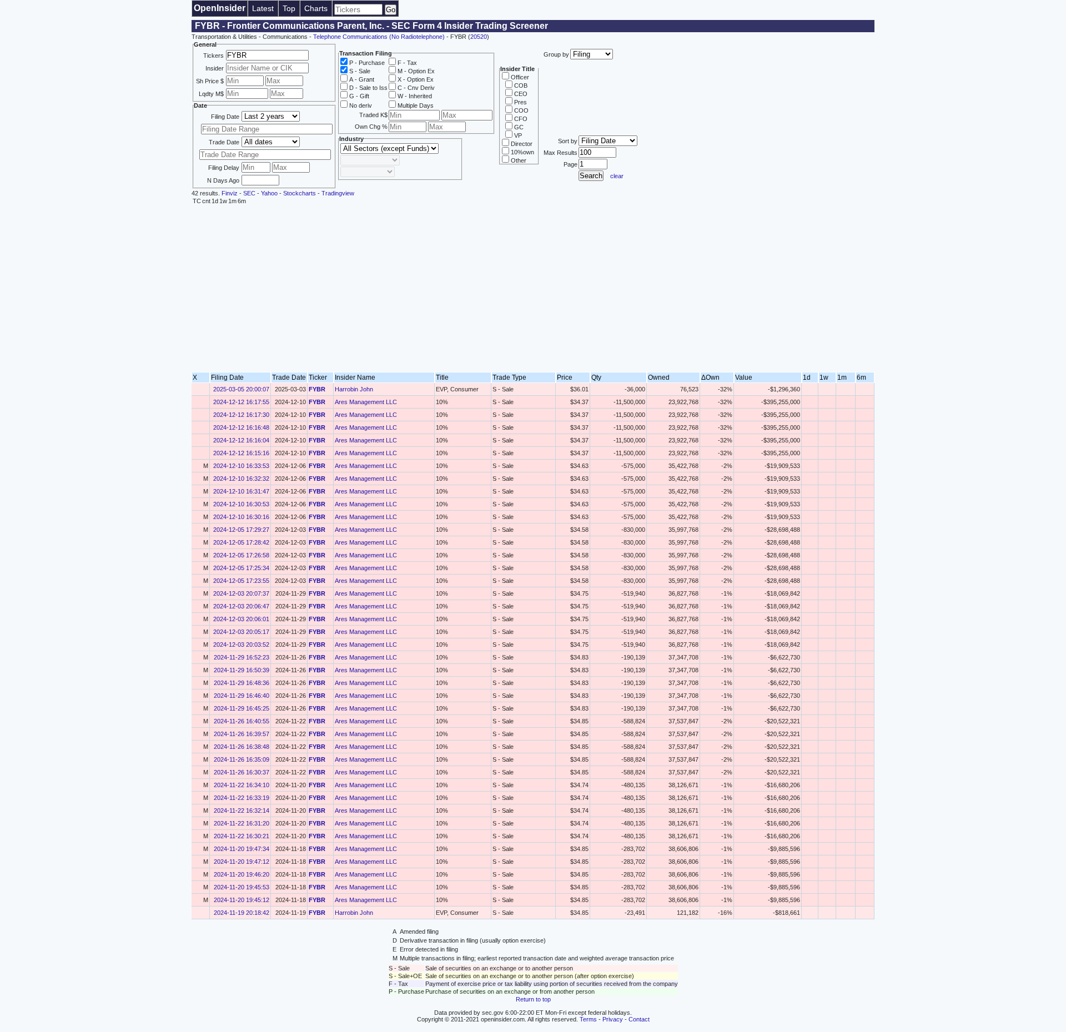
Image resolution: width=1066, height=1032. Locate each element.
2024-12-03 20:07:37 (241, 593)
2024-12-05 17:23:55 (241, 580)
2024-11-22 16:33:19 (241, 797)
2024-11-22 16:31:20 (241, 823)
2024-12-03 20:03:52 (241, 644)
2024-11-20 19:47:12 (241, 861)
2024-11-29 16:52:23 (241, 657)
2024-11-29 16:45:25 (241, 708)
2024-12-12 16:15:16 (241, 453)
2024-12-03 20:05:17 (241, 631)
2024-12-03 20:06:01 (241, 619)
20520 (478, 36)
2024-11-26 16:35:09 (241, 759)
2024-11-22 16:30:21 (241, 836)
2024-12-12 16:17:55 (241, 402)
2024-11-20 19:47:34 (241, 848)
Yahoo (269, 193)
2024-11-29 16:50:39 (241, 670)
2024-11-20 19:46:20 (241, 874)
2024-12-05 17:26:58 (241, 555)
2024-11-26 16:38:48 (241, 746)
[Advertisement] (533, 288)
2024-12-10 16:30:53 (241, 504)
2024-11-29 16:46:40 (241, 695)
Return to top (533, 999)
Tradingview (337, 193)
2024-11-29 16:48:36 (241, 682)
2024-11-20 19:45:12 (241, 900)
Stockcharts (299, 193)
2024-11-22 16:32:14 (241, 810)
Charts (316, 8)
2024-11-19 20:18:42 (241, 912)
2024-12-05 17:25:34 (241, 568)
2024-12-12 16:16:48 (241, 427)
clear (616, 176)
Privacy (612, 1019)
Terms (588, 1019)
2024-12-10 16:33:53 (241, 465)
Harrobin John (354, 389)
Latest (263, 8)
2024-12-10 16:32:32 (241, 478)
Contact (639, 1019)
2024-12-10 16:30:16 (241, 517)
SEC (249, 193)
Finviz (230, 193)
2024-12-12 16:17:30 (241, 414)
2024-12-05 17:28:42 (241, 542)
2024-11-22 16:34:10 (241, 785)
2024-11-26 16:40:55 (241, 721)
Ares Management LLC (366, 402)
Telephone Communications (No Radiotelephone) (379, 36)
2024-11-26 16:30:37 (241, 772)
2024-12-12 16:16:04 (241, 440)
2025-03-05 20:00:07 (241, 389)
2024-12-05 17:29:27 (241, 529)
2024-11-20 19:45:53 (241, 887)
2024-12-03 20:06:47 (241, 606)
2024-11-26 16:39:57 (241, 734)
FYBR (317, 389)
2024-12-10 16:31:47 (241, 491)
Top (289, 8)
